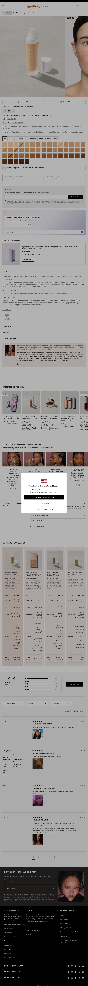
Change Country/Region (44, 509)
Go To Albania (44, 503)
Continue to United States (44, 497)
